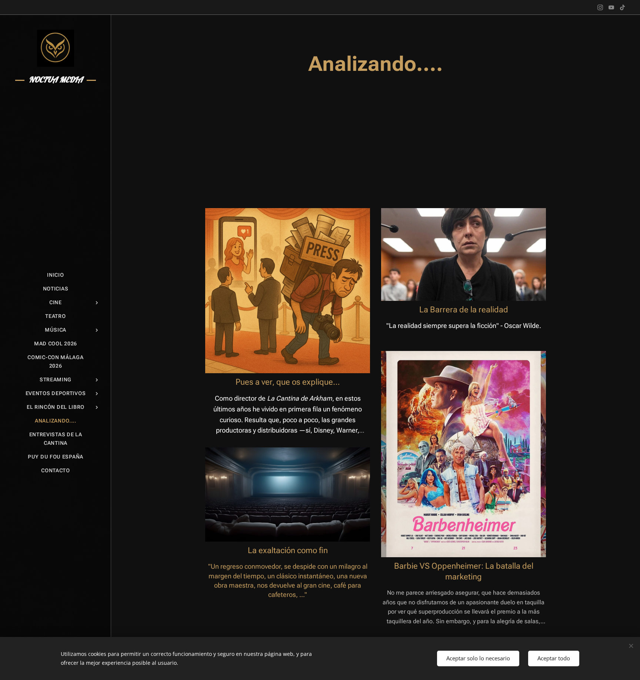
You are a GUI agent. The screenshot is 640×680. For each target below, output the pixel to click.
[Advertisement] (375, 141)
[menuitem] (55, 275)
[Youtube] (611, 7)
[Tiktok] (622, 7)
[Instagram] (600, 7)
